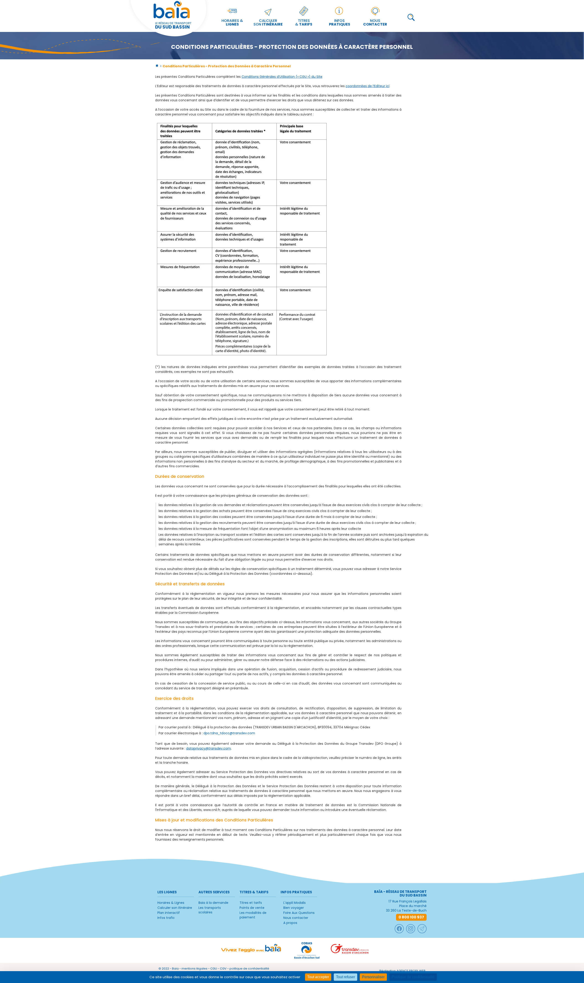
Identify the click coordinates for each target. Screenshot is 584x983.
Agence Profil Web (410, 971)
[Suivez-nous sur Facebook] (399, 928)
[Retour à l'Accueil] (157, 66)
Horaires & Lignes (170, 902)
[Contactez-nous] (422, 928)
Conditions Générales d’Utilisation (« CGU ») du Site (282, 76)
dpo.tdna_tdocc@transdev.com (229, 733)
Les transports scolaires (209, 910)
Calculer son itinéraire (174, 907)
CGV (223, 968)
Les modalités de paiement (253, 915)
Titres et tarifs (251, 902)
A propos (290, 922)
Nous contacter (295, 917)
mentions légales (194, 968)
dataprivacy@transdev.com (208, 748)
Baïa (175, 968)
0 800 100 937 (411, 917)
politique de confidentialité (249, 968)
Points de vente (252, 907)
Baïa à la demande (213, 902)
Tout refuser (345, 977)
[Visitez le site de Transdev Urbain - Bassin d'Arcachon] (349, 950)
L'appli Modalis (294, 902)
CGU (213, 968)
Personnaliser (373, 977)
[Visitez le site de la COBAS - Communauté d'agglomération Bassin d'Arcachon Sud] (306, 950)
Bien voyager (293, 907)
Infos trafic (166, 917)
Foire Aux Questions (299, 912)
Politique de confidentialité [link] (413, 977)
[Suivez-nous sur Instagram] (410, 928)
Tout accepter (318, 977)
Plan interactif (168, 912)
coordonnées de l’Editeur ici (367, 86)
